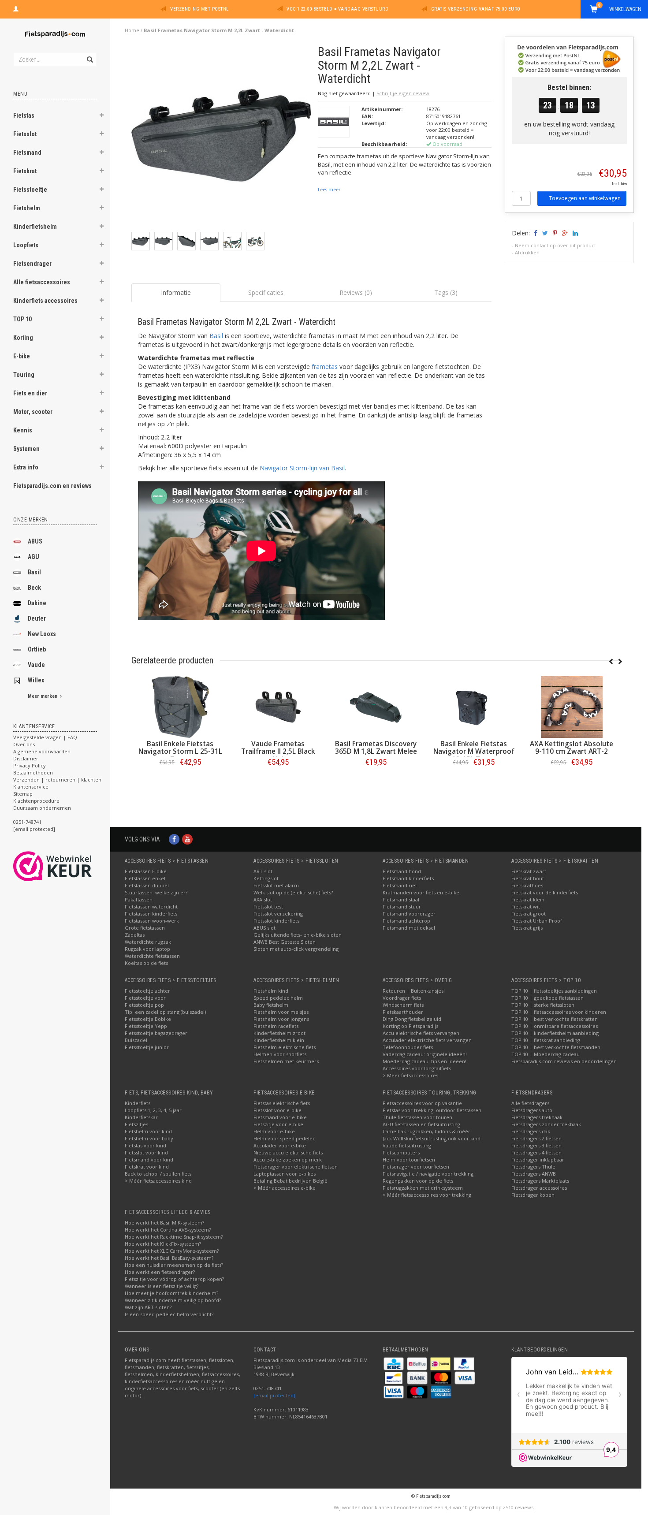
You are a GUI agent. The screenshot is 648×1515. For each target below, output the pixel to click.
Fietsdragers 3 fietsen (536, 1145)
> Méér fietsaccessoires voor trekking (427, 1194)
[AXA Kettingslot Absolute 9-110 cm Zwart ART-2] (571, 707)
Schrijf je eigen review (402, 93)
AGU (33, 556)
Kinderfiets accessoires (45, 300)
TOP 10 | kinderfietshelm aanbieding (555, 1033)
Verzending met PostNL (199, 9)
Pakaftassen (139, 899)
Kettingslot (266, 878)
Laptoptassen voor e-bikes (284, 1173)
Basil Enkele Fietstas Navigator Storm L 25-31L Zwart (180, 751)
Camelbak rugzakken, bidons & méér (426, 1131)
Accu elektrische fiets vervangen (421, 1033)
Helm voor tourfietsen (409, 1159)
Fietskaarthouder (403, 1012)
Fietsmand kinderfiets (408, 878)
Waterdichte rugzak (148, 941)
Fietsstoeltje (30, 189)
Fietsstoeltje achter (147, 990)
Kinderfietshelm (35, 226)
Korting (23, 337)
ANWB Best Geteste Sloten (284, 941)
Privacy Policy (29, 765)
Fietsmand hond (402, 871)
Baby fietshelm (270, 1004)
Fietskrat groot (528, 913)
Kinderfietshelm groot (279, 1033)
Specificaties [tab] (265, 292)
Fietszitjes (136, 1124)
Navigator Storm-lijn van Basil (302, 468)
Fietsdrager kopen (533, 1194)
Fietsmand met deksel (409, 927)
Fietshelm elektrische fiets (284, 1047)
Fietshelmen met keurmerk (286, 1061)
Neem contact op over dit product (555, 245)
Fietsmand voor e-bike (280, 1117)
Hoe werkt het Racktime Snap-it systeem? (174, 1236)
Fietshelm (26, 208)
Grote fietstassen (145, 927)
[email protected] (274, 1395)
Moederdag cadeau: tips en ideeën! (424, 1061)
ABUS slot (264, 927)
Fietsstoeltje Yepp (146, 1026)
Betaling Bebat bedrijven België (290, 1180)
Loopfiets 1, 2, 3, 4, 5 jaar (153, 1110)
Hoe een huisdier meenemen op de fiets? (174, 1265)
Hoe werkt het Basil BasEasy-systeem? (169, 1257)
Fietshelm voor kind (148, 1131)
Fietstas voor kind (145, 1145)
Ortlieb (37, 649)
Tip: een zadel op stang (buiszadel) (165, 1012)
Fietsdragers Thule (533, 1166)
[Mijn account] (16, 8)
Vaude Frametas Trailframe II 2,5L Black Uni (278, 751)
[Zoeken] (89, 54)
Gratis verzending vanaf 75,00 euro (476, 9)
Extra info (25, 467)
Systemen (26, 448)
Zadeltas (135, 934)
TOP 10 (22, 319)
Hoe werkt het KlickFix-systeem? (163, 1243)
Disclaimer (25, 758)
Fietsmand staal (401, 899)
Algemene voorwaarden (42, 751)
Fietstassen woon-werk (152, 920)
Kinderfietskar (141, 1117)
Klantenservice (30, 786)
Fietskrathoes (527, 885)
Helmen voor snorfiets (279, 1054)
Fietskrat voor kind (147, 1166)
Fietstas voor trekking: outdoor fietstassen (432, 1110)
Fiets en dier (30, 393)
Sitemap (23, 793)
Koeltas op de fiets (146, 963)
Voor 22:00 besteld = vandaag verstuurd (337, 9)
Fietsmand (27, 152)
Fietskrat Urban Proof (536, 920)
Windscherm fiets (403, 1004)
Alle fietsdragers (530, 1103)
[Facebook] (174, 839)
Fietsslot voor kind (146, 1152)
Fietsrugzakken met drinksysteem (423, 1187)
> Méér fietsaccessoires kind (158, 1180)
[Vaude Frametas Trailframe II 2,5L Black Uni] (278, 707)
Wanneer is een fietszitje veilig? (161, 1286)
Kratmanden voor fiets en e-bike (421, 892)
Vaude (36, 664)
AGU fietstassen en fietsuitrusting (421, 1124)
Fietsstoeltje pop (144, 1004)
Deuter (37, 618)
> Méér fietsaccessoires (410, 1075)
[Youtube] (187, 839)
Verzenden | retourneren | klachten (57, 779)
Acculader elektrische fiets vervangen (427, 1040)
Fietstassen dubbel (147, 885)
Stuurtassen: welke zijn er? (156, 892)
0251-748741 (27, 822)
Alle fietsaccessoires (41, 282)
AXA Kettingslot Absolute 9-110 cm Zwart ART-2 (571, 747)
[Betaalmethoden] (394, 1363)
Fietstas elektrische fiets (281, 1103)
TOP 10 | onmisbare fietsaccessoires (554, 1026)
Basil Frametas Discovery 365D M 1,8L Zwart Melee (376, 747)
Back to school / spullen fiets (158, 1173)
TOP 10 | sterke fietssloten (542, 1004)
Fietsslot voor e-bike (277, 1110)
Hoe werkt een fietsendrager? (160, 1272)
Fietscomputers (401, 1152)
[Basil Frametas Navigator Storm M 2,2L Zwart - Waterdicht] (221, 138)
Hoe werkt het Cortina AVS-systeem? (168, 1229)
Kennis (22, 430)
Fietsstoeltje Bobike (148, 1019)
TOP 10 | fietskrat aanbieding (545, 1040)
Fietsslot (25, 134)
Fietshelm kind (270, 990)
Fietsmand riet (400, 885)
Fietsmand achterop (406, 920)
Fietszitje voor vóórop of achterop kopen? (174, 1279)
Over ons (24, 744)
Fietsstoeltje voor (145, 997)
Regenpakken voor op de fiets (418, 1180)
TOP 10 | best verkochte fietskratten (554, 1019)
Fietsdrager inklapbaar (537, 1159)
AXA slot (262, 899)
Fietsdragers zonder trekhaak (546, 1124)
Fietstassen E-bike (146, 871)
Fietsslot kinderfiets (276, 920)
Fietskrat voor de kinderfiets (544, 892)
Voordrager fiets (402, 997)
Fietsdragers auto (531, 1110)
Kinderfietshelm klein (278, 1040)
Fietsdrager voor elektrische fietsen (295, 1166)
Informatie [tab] (176, 292)
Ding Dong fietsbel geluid (412, 1019)
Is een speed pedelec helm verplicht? (169, 1314)
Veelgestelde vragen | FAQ (45, 737)
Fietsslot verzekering (278, 913)
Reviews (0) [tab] (355, 292)
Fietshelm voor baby (149, 1138)
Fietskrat (25, 171)
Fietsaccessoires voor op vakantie (422, 1103)
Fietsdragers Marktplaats (540, 1180)
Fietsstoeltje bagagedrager (156, 1033)
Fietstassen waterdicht (151, 906)
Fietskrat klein (527, 899)
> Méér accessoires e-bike (284, 1187)
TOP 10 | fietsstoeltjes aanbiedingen (554, 990)
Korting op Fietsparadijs (410, 1026)
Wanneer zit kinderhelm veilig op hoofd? (173, 1300)
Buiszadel (136, 1040)
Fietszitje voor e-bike (278, 1124)
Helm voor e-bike (274, 1131)
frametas (325, 366)
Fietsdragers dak (530, 1131)
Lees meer (329, 189)
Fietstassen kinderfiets (151, 913)
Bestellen (180, 780)
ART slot (262, 871)
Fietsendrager (32, 263)
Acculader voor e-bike (279, 1145)
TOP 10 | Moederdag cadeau (545, 1054)
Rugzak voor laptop (147, 948)
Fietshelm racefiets (275, 1026)
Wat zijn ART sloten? (148, 1307)
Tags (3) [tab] (446, 292)
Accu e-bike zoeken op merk (287, 1159)
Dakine (37, 603)
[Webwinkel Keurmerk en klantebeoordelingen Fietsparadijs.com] (68, 866)
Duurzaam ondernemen (42, 807)
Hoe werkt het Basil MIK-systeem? (164, 1222)
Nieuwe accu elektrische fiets (288, 1152)
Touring (23, 374)
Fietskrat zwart (528, 871)
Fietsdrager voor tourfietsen (416, 1166)
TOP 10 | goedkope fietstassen (547, 997)
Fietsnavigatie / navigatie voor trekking (428, 1173)
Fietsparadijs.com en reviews (52, 485)
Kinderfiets (137, 1103)
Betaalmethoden (33, 772)
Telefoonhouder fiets (408, 1047)
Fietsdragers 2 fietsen (536, 1138)
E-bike (21, 356)
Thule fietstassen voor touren (417, 1117)
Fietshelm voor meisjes (281, 1012)
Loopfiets (25, 245)
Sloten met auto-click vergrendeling (296, 948)
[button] (102, 116)
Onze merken (30, 520)
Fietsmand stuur (402, 906)
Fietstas (23, 115)
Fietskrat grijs (527, 927)
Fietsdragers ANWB (533, 1173)
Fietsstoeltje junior (147, 1047)
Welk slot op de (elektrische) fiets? (293, 892)
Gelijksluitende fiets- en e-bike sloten (297, 934)
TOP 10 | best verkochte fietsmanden (555, 1047)
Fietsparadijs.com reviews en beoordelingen (564, 1061)
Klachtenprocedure (36, 800)
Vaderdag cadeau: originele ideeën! (425, 1054)
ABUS (35, 541)
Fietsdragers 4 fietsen (536, 1152)
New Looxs (42, 633)
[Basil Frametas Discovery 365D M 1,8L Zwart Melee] (376, 707)
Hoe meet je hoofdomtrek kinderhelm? (171, 1293)
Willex (36, 680)
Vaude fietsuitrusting (407, 1145)
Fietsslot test (268, 906)
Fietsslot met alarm (276, 885)
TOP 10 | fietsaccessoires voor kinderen (558, 1012)
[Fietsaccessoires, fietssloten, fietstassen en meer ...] (55, 33)
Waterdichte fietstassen (152, 956)
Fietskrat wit (525, 906)
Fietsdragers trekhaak (536, 1117)
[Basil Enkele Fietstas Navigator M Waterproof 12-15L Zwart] (474, 707)
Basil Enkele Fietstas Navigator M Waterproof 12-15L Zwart (473, 751)
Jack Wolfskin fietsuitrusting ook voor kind (431, 1138)
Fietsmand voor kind (149, 1159)
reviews (524, 1507)
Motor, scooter (32, 411)
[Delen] (535, 233)
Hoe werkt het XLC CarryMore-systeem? (172, 1250)
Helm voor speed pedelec (284, 1138)
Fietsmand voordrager (409, 913)
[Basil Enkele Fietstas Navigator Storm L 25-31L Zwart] (180, 707)
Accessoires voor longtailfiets (417, 1068)
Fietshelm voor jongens (281, 1019)
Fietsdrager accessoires (539, 1187)
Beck (34, 587)
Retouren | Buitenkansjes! (414, 990)
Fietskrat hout (527, 878)
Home (132, 30)
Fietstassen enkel (145, 878)
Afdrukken (527, 252)
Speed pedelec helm (278, 997)
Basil (34, 572)
